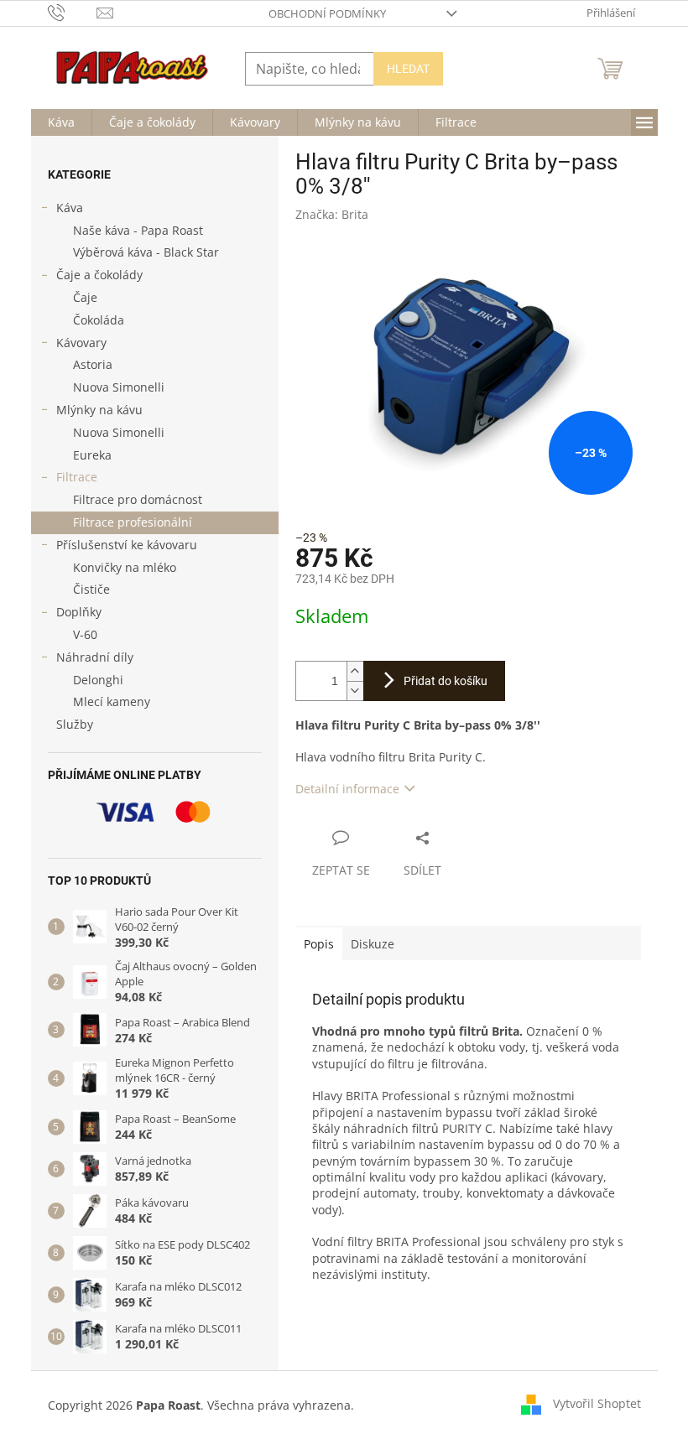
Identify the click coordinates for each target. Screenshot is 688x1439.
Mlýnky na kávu (99, 410)
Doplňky (79, 612)
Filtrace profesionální (132, 522)
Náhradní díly (94, 657)
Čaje (85, 297)
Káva (69, 208)
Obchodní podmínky (327, 13)
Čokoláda (98, 320)
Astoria (92, 364)
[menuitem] (61, 122)
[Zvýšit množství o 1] (355, 671)
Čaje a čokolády (99, 275)
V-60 (85, 634)
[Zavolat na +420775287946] (72, 11)
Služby (74, 724)
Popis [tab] (319, 944)
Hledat (408, 68)
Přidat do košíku (445, 681)
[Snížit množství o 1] (355, 690)
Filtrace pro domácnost (137, 499)
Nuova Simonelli (118, 387)
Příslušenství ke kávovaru (126, 545)
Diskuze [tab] (372, 944)
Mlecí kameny (111, 701)
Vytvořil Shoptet (597, 1403)
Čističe (91, 589)
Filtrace (76, 477)
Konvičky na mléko (124, 567)
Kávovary (81, 343)
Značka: (331, 214)
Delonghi (98, 680)
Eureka (92, 455)
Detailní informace (347, 789)
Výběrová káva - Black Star (146, 252)
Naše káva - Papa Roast (138, 230)
